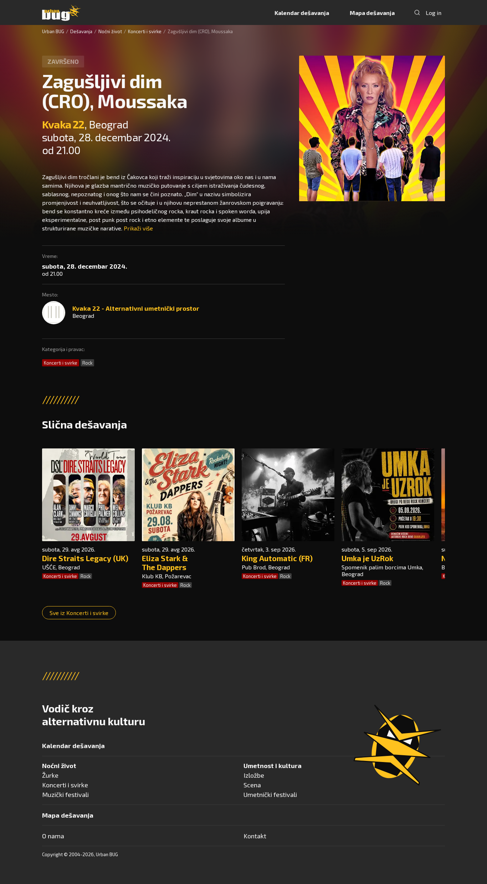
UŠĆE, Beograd (61, 567)
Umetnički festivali (270, 794)
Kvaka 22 (63, 124)
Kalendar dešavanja (302, 12)
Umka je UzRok (367, 558)
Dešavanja (81, 31)
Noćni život (110, 31)
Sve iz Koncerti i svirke (79, 612)
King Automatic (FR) (277, 558)
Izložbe (254, 775)
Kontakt (255, 836)
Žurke (50, 775)
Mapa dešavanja (372, 12)
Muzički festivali (65, 794)
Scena (252, 785)
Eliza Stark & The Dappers (165, 562)
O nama (53, 836)
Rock (87, 363)
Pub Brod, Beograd (266, 567)
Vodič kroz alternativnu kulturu (93, 714)
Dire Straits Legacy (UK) (85, 558)
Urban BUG (53, 31)
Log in (433, 12)
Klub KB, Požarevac (166, 576)
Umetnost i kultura (273, 765)
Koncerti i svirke (145, 31)
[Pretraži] (417, 12)
